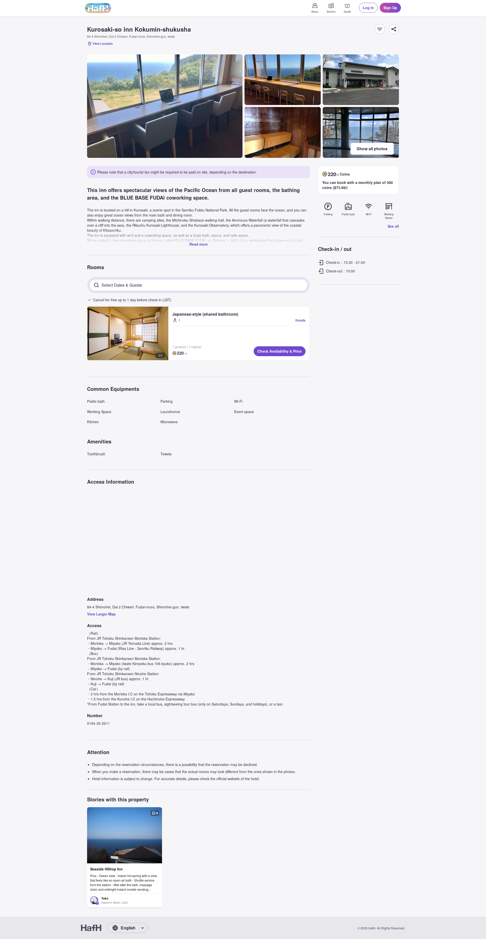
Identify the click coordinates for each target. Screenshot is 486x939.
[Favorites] (380, 29)
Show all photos (372, 149)
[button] (127, 333)
